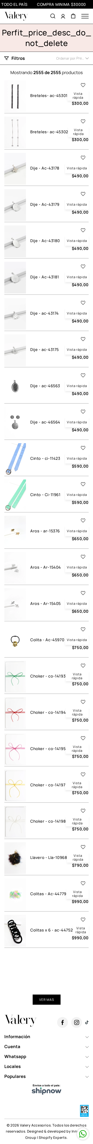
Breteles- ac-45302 (49, 131)
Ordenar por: (66, 58)
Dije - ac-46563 (45, 385)
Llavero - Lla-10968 (48, 857)
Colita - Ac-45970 (47, 639)
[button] (53, 16)
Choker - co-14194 (48, 712)
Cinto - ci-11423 (45, 458)
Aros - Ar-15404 (45, 567)
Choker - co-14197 (47, 784)
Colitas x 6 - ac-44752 (51, 930)
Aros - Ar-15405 (45, 603)
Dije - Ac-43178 (44, 168)
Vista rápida (78, 95)
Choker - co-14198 (48, 821)
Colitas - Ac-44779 (48, 893)
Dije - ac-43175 (44, 349)
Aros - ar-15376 (45, 530)
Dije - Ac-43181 (44, 276)
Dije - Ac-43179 (44, 204)
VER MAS (46, 999)
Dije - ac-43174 (44, 313)
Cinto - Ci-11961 (45, 494)
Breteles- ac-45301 (48, 95)
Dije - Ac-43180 (45, 240)
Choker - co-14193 (48, 676)
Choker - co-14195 (48, 748)
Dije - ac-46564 (45, 422)
